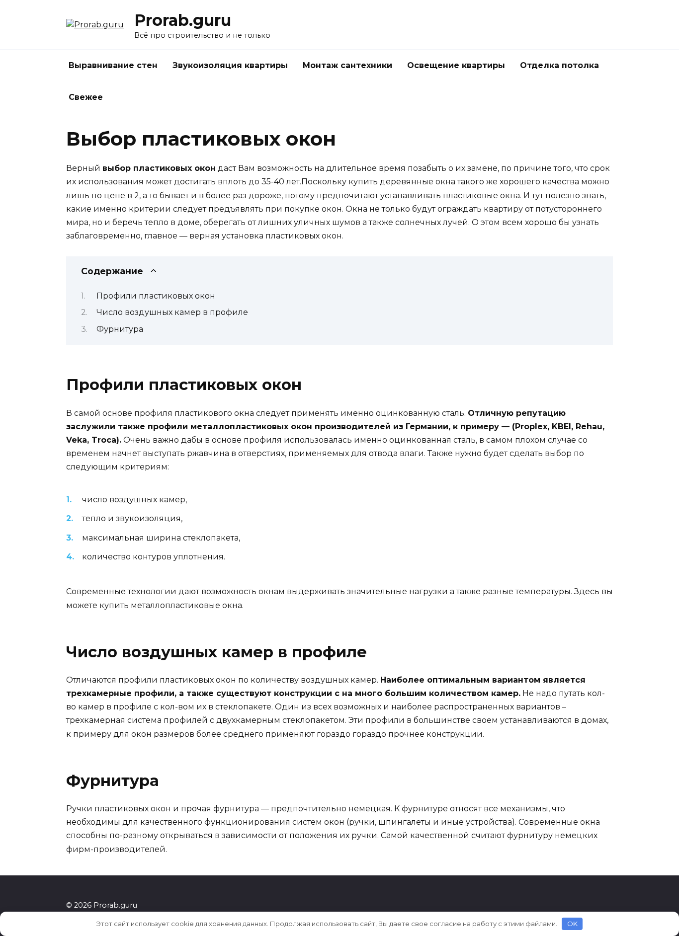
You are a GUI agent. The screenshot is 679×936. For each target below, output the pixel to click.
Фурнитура (119, 329)
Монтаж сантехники (347, 65)
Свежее (86, 97)
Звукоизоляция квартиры (230, 65)
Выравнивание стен (113, 65)
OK (572, 924)
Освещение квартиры (456, 65)
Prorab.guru (182, 20)
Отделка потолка (559, 65)
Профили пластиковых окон (155, 296)
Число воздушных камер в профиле (172, 312)
